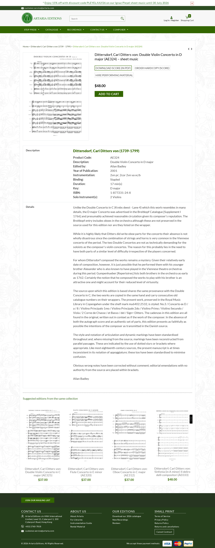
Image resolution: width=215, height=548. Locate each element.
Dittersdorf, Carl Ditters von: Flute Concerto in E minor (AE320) (86, 472)
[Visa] (167, 543)
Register (175, 20)
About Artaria (77, 516)
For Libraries (76, 519)
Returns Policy (161, 523)
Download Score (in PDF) (113, 68)
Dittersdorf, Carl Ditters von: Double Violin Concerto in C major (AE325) (43, 472)
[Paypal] (188, 543)
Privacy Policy (161, 519)
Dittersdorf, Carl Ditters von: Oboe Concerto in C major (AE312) (129, 472)
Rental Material (77, 526)
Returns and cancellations (167, 526)
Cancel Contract (164, 532)
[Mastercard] (178, 543)
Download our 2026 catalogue (126, 516)
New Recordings (120, 519)
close (192, 3)
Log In (167, 20)
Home (26, 46)
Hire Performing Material (114, 75)
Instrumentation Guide (81, 523)
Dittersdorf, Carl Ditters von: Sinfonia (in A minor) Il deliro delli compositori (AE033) (172, 471)
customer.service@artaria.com (39, 8)
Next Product (191, 49)
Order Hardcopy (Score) (152, 68)
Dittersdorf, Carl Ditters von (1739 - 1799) (51, 46)
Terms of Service (162, 516)
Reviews (116, 523)
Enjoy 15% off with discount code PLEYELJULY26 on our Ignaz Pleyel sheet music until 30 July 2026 (107, 2)
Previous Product (188, 49)
